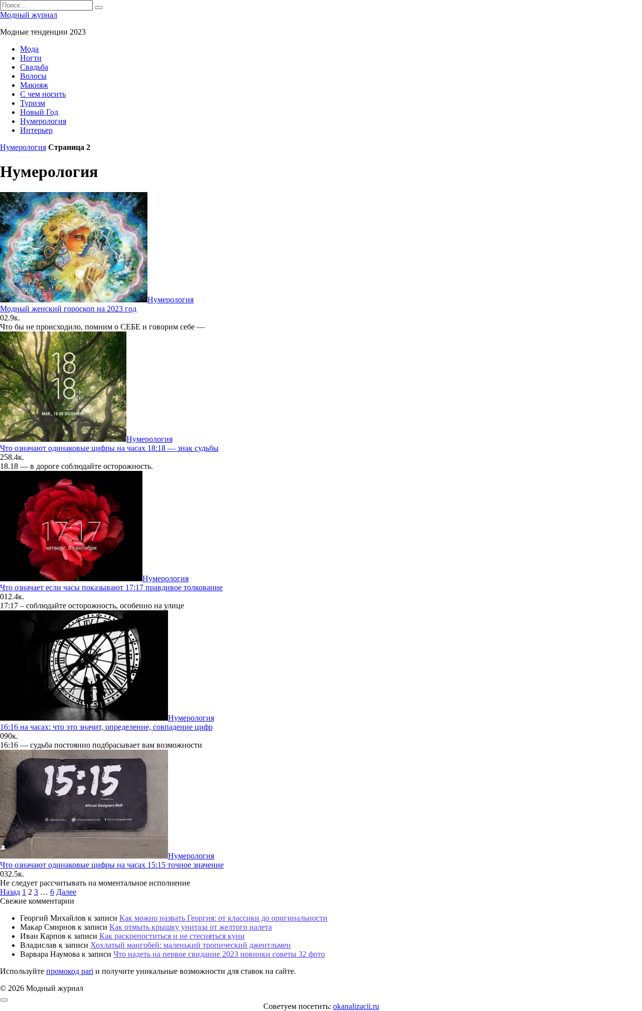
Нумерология (43, 121)
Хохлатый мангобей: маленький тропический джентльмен (190, 945)
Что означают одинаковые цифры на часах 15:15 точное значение (112, 865)
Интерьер (36, 130)
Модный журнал (28, 15)
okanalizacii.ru (356, 1006)
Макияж (34, 85)
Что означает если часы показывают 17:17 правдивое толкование (111, 587)
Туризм (32, 103)
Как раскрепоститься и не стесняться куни (172, 936)
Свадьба (34, 67)
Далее (66, 892)
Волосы (33, 76)
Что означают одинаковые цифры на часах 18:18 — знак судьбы (109, 448)
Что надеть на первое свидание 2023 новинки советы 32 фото (219, 954)
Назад (10, 892)
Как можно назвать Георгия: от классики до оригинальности (223, 918)
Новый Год (39, 112)
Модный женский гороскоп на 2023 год (68, 308)
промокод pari (69, 971)
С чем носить (43, 94)
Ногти (31, 58)
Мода (29, 49)
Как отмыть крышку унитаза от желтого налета (190, 927)
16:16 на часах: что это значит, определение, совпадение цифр (106, 727)
